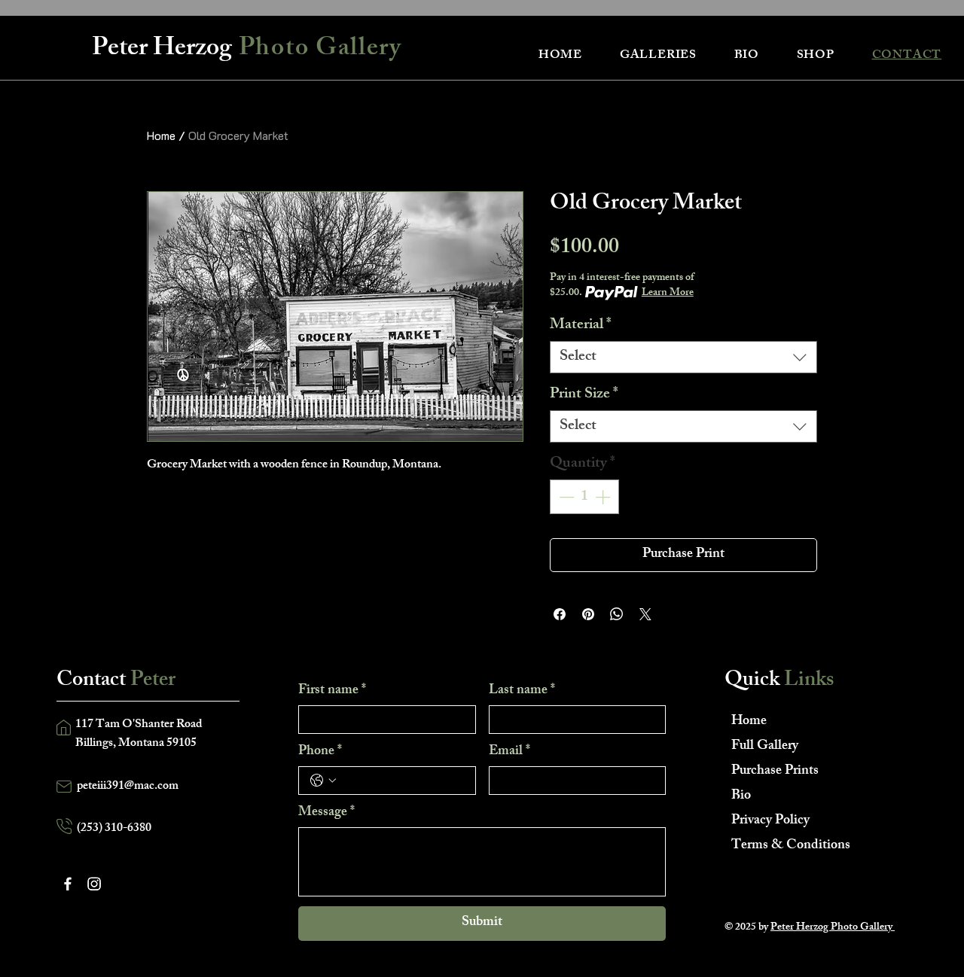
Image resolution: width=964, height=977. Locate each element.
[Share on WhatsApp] (617, 614)
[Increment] (604, 496)
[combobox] (683, 357)
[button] (658, 56)
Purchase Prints (775, 771)
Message (326, 813)
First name (332, 691)
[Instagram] (94, 883)
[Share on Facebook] (560, 614)
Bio (741, 796)
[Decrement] (565, 496)
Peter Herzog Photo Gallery (832, 927)
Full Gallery (764, 747)
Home (161, 135)
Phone (320, 752)
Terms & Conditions (784, 846)
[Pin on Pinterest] (588, 614)
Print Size (584, 394)
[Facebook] (67, 883)
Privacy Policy (770, 821)
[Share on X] (645, 614)
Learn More (668, 293)
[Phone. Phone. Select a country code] (323, 781)
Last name (522, 691)
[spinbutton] (584, 496)
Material (581, 325)
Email (509, 752)
